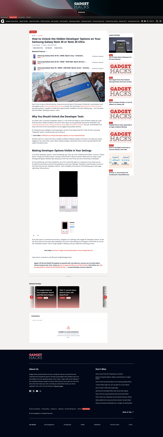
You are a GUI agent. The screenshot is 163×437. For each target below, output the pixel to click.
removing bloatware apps (40, 125)
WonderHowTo (4, 17)
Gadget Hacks (13, 17)
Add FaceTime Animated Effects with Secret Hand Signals (112, 391)
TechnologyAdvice (49, 424)
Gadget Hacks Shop (12, 21)
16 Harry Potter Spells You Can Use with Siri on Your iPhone (112, 385)
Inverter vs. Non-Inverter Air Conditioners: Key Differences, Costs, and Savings (119, 175)
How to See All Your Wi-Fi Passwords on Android (109, 374)
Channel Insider (114, 424)
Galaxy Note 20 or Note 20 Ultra (90, 106)
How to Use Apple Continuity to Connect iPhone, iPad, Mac (119, 148)
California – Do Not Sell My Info (67, 409)
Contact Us (54, 409)
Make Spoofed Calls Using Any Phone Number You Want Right (113, 400)
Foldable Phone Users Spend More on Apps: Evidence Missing (120, 126)
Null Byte (28, 17)
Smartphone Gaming (135, 21)
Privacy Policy (45, 409)
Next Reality (21, 17)
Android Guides (34, 21)
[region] (68, 196)
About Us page (58, 386)
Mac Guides (54, 21)
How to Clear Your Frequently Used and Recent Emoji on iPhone (114, 397)
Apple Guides (23, 21)
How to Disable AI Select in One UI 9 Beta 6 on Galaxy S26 (120, 103)
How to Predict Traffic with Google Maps (107, 388)
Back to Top (127, 412)
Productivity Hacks (112, 21)
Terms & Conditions (34, 409)
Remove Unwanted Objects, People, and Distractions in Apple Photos (113, 377)
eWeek (83, 424)
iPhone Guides (45, 21)
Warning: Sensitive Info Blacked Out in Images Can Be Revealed (114, 403)
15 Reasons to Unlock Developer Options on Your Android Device (63, 135)
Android (81, 12)
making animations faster (57, 125)
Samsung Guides (74, 21)
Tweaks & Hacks (86, 21)
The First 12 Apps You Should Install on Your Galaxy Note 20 (72, 250)
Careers (83, 409)
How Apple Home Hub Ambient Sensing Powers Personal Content (120, 81)
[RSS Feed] (40, 391)
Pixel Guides (64, 21)
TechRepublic (67, 424)
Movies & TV (123, 21)
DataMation (97, 424)
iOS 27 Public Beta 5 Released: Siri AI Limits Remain (120, 58)
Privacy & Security (98, 21)
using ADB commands (76, 125)
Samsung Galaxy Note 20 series (54, 106)
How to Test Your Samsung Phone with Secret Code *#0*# (112, 394)
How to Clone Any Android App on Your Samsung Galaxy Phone (113, 382)
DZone (130, 424)
